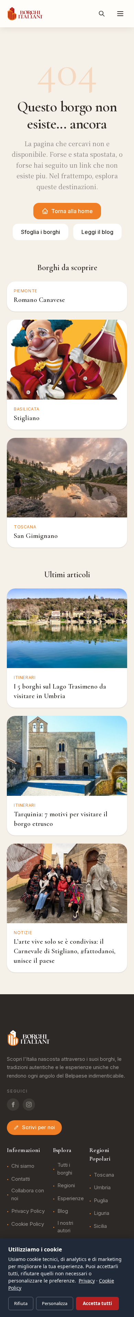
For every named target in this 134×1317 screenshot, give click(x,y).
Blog (60, 1211)
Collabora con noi (25, 1194)
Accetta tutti (97, 1303)
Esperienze (68, 1198)
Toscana (101, 1175)
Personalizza (54, 1303)
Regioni (64, 1185)
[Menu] (120, 13)
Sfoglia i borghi (40, 231)
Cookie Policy (25, 1224)
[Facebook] (13, 1104)
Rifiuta (20, 1303)
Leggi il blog (97, 231)
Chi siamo (20, 1166)
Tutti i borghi (62, 1169)
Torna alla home (72, 211)
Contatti (18, 1179)
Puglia (98, 1200)
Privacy (87, 1280)
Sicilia (98, 1226)
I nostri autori (63, 1227)
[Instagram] (29, 1104)
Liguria (99, 1213)
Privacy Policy (26, 1211)
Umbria (100, 1187)
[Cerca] (102, 14)
